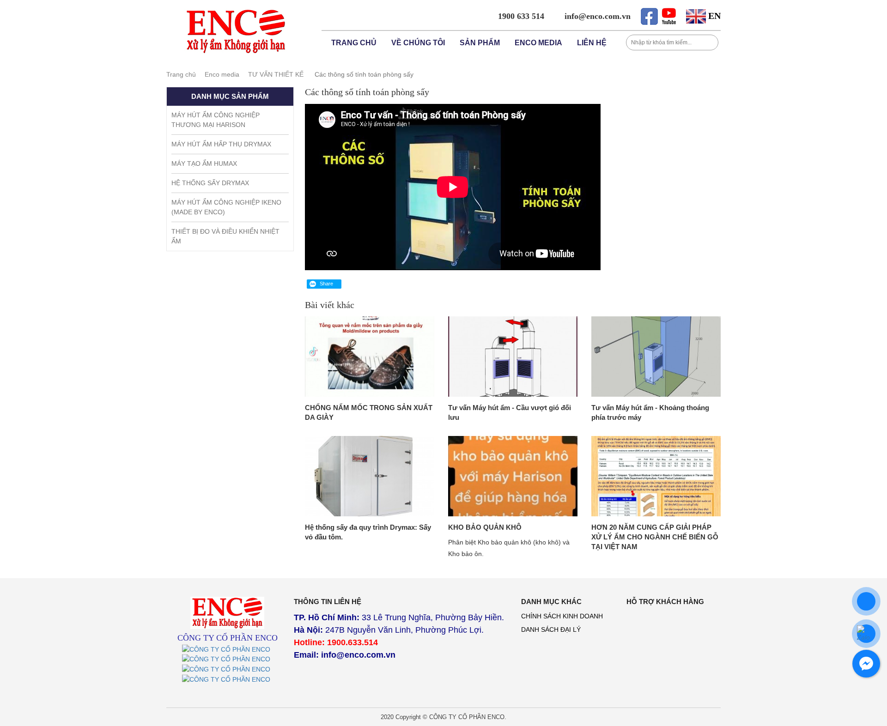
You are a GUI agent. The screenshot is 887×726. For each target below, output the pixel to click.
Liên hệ (592, 43)
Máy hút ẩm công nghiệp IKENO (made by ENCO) (226, 207)
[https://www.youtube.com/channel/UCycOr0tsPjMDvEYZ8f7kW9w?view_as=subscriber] (669, 15)
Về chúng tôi (418, 43)
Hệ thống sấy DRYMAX (210, 183)
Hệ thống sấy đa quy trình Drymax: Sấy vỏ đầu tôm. (368, 532)
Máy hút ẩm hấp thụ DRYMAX (221, 144)
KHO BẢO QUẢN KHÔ (485, 527)
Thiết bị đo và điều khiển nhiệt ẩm (225, 236)
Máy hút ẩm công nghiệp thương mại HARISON (215, 119)
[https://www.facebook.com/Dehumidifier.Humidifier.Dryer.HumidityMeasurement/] (649, 15)
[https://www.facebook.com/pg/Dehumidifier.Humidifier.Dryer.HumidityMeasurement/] (227, 683)
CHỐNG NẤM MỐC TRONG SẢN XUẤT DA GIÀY (368, 412)
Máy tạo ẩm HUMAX (204, 163)
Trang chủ (354, 43)
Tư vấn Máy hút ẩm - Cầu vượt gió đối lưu (509, 412)
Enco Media (538, 43)
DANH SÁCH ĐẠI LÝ (551, 629)
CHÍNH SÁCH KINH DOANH (562, 616)
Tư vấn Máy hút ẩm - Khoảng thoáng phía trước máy (650, 412)
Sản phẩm (480, 43)
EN (713, 16)
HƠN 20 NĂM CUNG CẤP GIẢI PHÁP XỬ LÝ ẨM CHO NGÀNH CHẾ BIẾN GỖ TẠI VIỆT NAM (654, 537)
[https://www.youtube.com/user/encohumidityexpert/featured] (227, 663)
